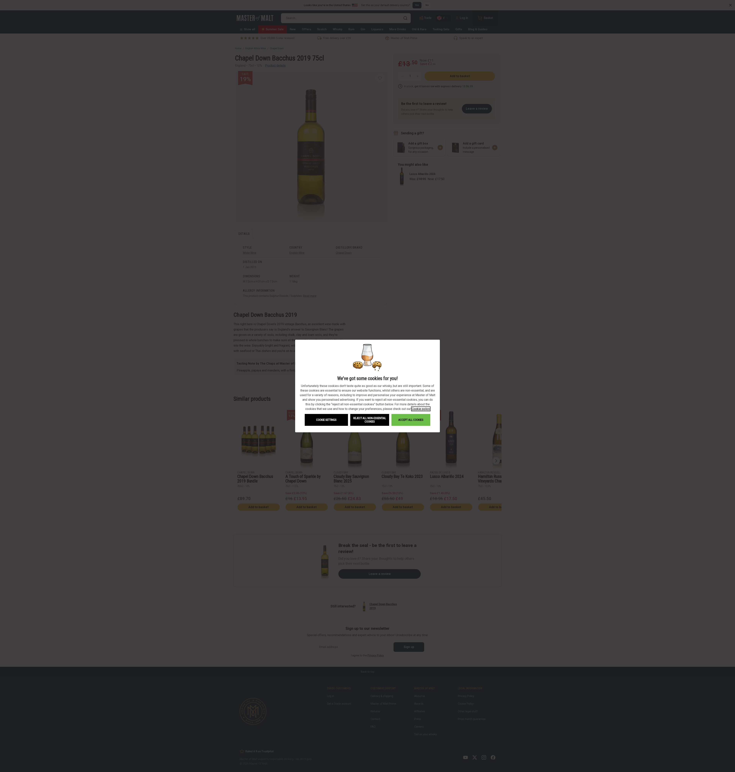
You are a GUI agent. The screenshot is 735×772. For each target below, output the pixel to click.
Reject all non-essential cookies (369, 419)
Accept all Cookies (410, 420)
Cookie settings (326, 420)
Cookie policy (421, 409)
